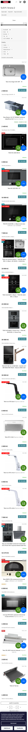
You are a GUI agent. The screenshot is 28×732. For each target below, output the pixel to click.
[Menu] (24, 1)
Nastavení (13, 723)
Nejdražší (10, 12)
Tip (5, 36)
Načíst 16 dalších (14, 703)
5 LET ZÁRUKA (7, 38)
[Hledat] (16, 1)
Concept (6, 47)
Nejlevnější (4, 12)
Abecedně (4, 15)
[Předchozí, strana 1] (10, 707)
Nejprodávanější (18, 12)
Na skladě (6, 30)
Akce (5, 32)
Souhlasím (20, 728)
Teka (5, 54)
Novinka (6, 34)
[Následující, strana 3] (17, 707)
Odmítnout (7, 728)
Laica (5, 52)
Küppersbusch (7, 49)
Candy (5, 45)
